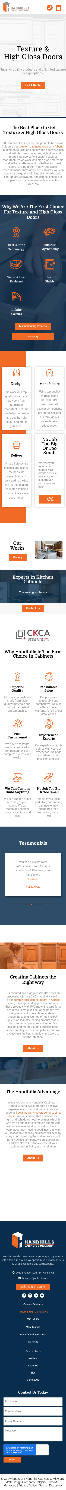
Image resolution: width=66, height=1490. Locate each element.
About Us (33, 1365)
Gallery (33, 1358)
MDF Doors (33, 1318)
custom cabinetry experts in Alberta (42, 146)
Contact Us (33, 1379)
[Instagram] (30, 1295)
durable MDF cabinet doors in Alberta (37, 1000)
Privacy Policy (27, 1485)
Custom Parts (33, 1351)
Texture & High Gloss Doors (33, 1311)
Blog (33, 1372)
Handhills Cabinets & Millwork (45, 1478)
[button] (58, 8)
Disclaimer (56, 1485)
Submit (12, 1459)
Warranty (33, 1341)
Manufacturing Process (33, 1334)
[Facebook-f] (24, 1295)
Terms (43, 1485)
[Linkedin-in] (36, 1295)
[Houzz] (42, 1295)
